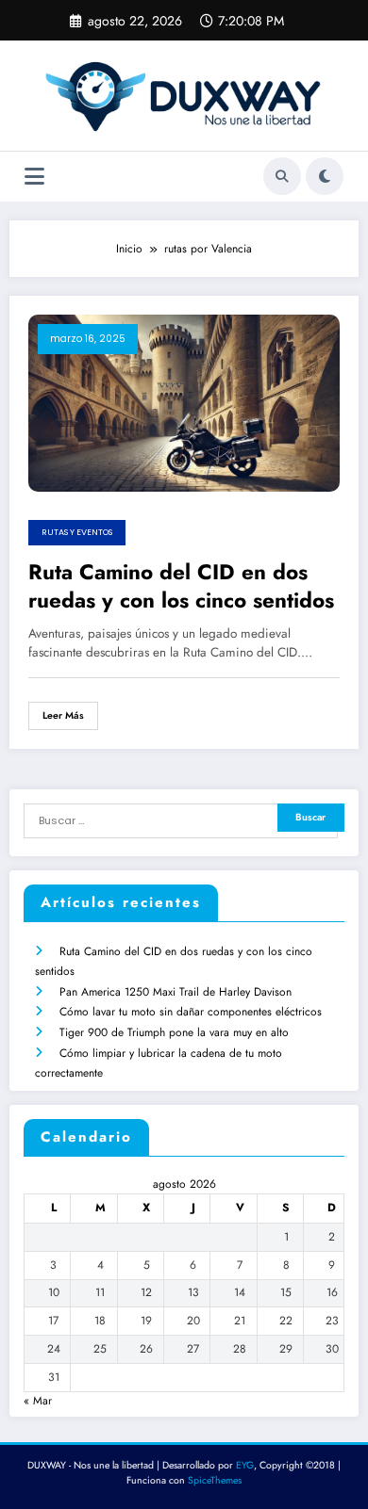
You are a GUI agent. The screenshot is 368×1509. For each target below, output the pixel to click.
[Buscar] (282, 176)
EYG (245, 1465)
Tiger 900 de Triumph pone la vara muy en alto (174, 1032)
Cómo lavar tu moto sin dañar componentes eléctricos (190, 1011)
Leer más (63, 715)
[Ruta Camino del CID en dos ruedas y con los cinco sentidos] (184, 402)
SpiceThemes (215, 1480)
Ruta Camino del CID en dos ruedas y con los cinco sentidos (181, 586)
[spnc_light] (324, 176)
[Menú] (34, 176)
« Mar (38, 1400)
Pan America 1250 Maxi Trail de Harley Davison (175, 991)
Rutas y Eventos (77, 532)
